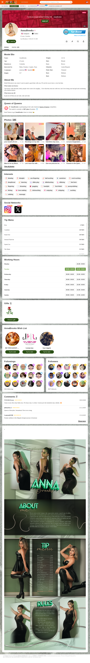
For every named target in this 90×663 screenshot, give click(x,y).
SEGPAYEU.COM (42, 655)
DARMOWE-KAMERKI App (55, 6)
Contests (42, 6)
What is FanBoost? (80, 35)
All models (5, 6)
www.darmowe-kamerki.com (21, 655)
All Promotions (32, 6)
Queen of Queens (44, 107)
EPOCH (34, 655)
